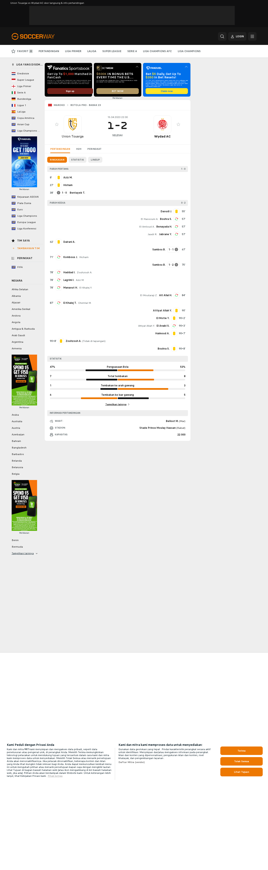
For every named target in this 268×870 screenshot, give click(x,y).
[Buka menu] (252, 36)
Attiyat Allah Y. (146, 325)
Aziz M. (80, 280)
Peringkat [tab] (94, 148)
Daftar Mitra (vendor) (131, 762)
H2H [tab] (78, 148)
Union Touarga (72, 136)
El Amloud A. (147, 226)
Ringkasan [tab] (57, 159)
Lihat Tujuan (241, 771)
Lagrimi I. (68, 280)
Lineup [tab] (95, 159)
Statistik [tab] (77, 159)
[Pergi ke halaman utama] (41, 36)
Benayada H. (164, 226)
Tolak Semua (241, 761)
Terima (241, 750)
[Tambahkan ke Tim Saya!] (56, 124)
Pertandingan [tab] (60, 148)
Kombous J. (70, 257)
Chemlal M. (84, 303)
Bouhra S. (166, 219)
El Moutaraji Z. (148, 295)
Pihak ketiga (55, 775)
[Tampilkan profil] (73, 124)
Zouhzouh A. (84, 272)
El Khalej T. (69, 303)
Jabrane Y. (165, 234)
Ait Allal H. (165, 295)
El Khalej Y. (85, 287)
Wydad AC (162, 136)
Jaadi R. (152, 234)
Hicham (84, 257)
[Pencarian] (222, 36)
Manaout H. (70, 287)
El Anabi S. (163, 325)
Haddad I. (69, 272)
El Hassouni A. (149, 219)
